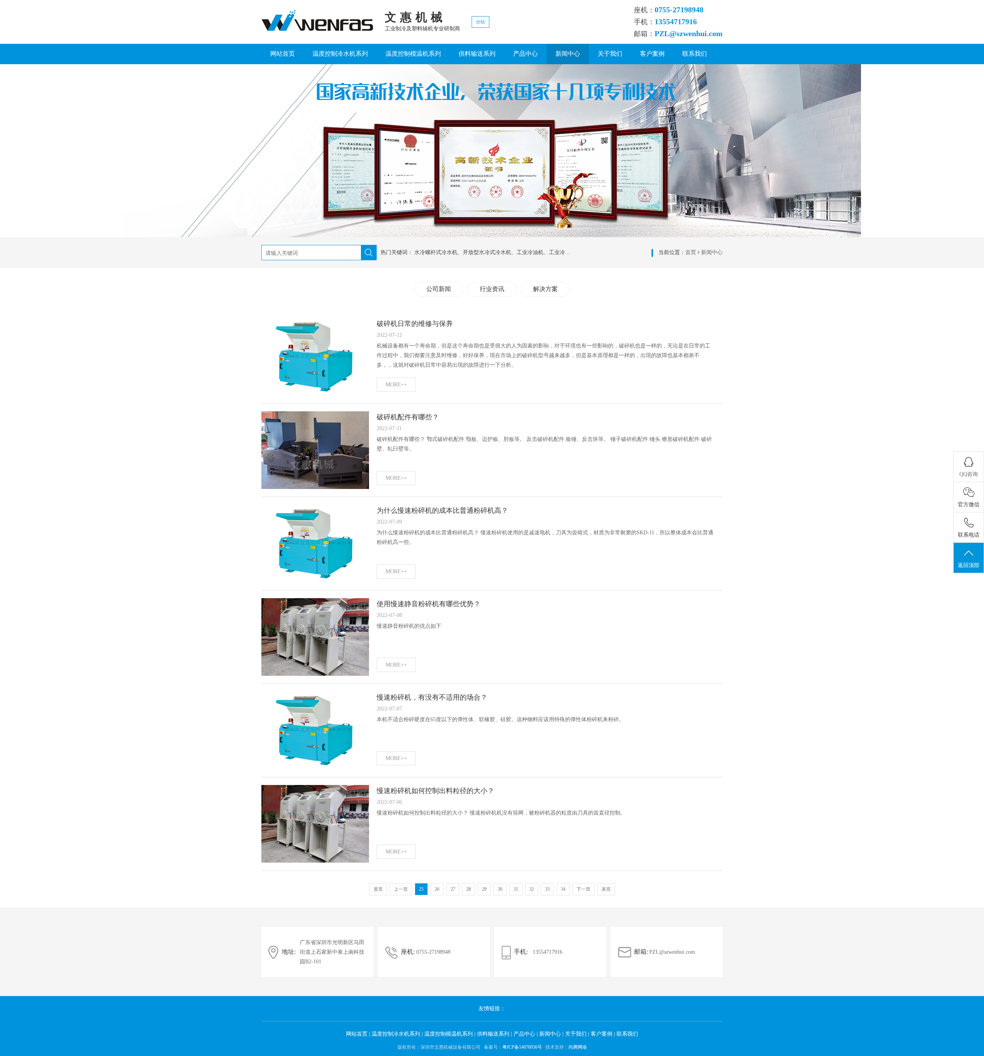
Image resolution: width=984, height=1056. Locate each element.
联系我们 (694, 53)
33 (547, 889)
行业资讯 (492, 289)
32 (531, 889)
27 (452, 889)
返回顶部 (968, 565)
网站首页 (282, 53)
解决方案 (545, 289)
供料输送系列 (477, 53)
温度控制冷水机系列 (340, 53)
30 (500, 889)
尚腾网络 (577, 1047)
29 (484, 889)
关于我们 (610, 53)
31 (516, 889)
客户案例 (652, 53)
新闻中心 (567, 53)
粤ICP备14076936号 (522, 1047)
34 (563, 889)
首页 (690, 252)
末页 (606, 889)
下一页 (583, 889)
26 (437, 889)
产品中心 (525, 53)
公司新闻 (438, 289)
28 (468, 889)
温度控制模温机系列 (413, 53)
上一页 (401, 889)
